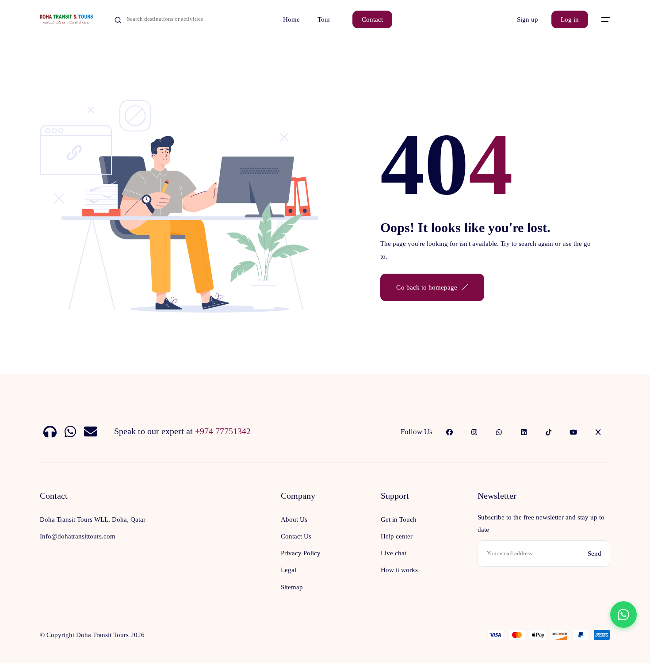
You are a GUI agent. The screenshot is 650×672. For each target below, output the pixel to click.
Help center (397, 536)
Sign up (527, 19)
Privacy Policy (301, 553)
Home (291, 19)
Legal (288, 569)
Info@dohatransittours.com (77, 536)
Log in (570, 19)
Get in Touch (399, 519)
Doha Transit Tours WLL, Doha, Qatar (92, 519)
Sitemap (292, 587)
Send (594, 553)
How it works (399, 569)
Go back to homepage (426, 287)
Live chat (393, 553)
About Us (294, 519)
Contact (372, 19)
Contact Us (296, 536)
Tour (323, 19)
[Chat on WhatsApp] (623, 614)
